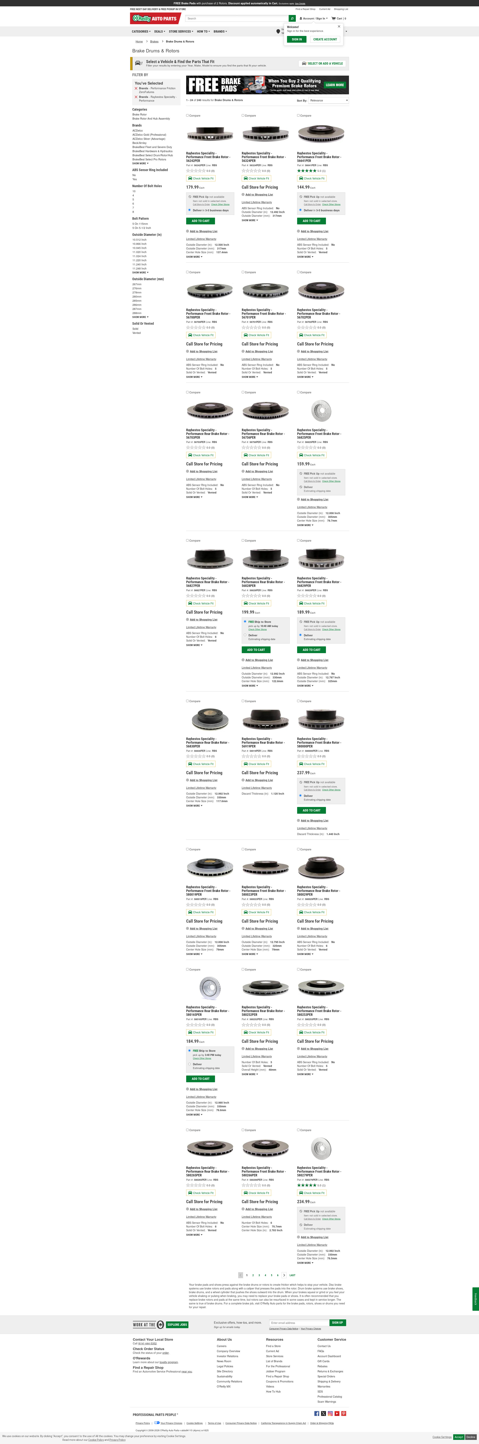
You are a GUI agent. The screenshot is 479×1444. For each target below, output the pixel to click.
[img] (339, 26)
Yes (134, 179)
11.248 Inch (139, 268)
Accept (459, 1437)
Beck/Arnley (139, 143)
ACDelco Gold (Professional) (149, 134)
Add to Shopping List (203, 231)
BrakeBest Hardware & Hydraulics (152, 151)
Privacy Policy (117, 1439)
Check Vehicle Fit (203, 178)
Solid (135, 328)
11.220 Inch (139, 260)
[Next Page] (284, 1275)
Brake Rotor (139, 114)
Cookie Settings (442, 1437)
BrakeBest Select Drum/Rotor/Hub (152, 155)
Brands (218, 31)
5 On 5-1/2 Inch (141, 228)
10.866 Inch (139, 244)
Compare (194, 115)
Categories (139, 31)
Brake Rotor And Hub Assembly (151, 118)
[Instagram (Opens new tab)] (330, 1413)
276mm (136, 288)
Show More (193, 256)
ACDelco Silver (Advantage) (148, 139)
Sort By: (302, 100)
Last (292, 1275)
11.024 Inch (139, 256)
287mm (136, 309)
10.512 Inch (139, 239)
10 (133, 191)
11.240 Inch (139, 264)
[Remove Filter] (136, 88)
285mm (136, 300)
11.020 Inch (139, 252)
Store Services (179, 31)
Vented (136, 333)
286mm (136, 305)
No (134, 175)
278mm (136, 292)
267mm (136, 284)
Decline (471, 1437)
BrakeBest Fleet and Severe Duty (152, 147)
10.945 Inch (139, 248)
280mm (136, 296)
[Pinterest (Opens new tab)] (343, 1413)
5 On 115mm (140, 224)
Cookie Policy (96, 1439)
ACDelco (137, 130)
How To (201, 31)
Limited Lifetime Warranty (201, 239)
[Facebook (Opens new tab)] (316, 1413)
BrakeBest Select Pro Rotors (149, 159)
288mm (136, 313)
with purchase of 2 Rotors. (239, 3)
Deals (157, 31)
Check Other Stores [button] (220, 204)
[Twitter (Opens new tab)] (323, 1413)
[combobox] (237, 18)
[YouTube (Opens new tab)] (337, 1413)
